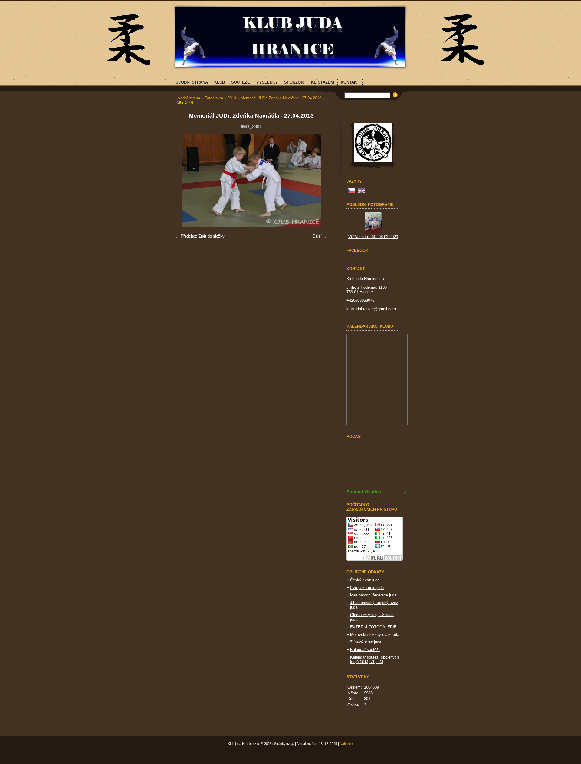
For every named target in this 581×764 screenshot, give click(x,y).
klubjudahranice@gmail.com (371, 309)
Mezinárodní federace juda (373, 595)
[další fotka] (317, 180)
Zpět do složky (212, 236)
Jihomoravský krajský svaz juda (374, 605)
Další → (320, 236)
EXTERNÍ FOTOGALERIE (373, 627)
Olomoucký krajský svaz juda (372, 617)
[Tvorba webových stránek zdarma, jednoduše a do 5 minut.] (293, 744)
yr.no (408, 491)
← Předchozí (187, 236)
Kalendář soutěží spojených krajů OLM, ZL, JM (374, 659)
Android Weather (363, 491)
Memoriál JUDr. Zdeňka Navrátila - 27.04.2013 (281, 98)
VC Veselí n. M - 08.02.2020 (373, 236)
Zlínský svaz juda (365, 642)
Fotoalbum (214, 98)
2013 (232, 98)
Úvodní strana (188, 98)
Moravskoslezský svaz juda (374, 634)
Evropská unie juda (367, 587)
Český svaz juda (364, 580)
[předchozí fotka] (185, 180)
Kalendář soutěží (365, 649)
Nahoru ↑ (346, 744)
